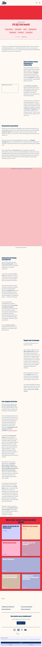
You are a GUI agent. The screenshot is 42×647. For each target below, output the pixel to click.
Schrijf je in (20, 623)
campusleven (29, 32)
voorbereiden (18, 29)
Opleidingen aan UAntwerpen (8, 606)
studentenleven (32, 29)
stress (25, 29)
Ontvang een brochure (25, 609)
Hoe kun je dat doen (12, 430)
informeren (21, 32)
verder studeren (9, 29)
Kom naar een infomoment (26, 606)
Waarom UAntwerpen (6, 609)
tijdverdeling (13, 32)
